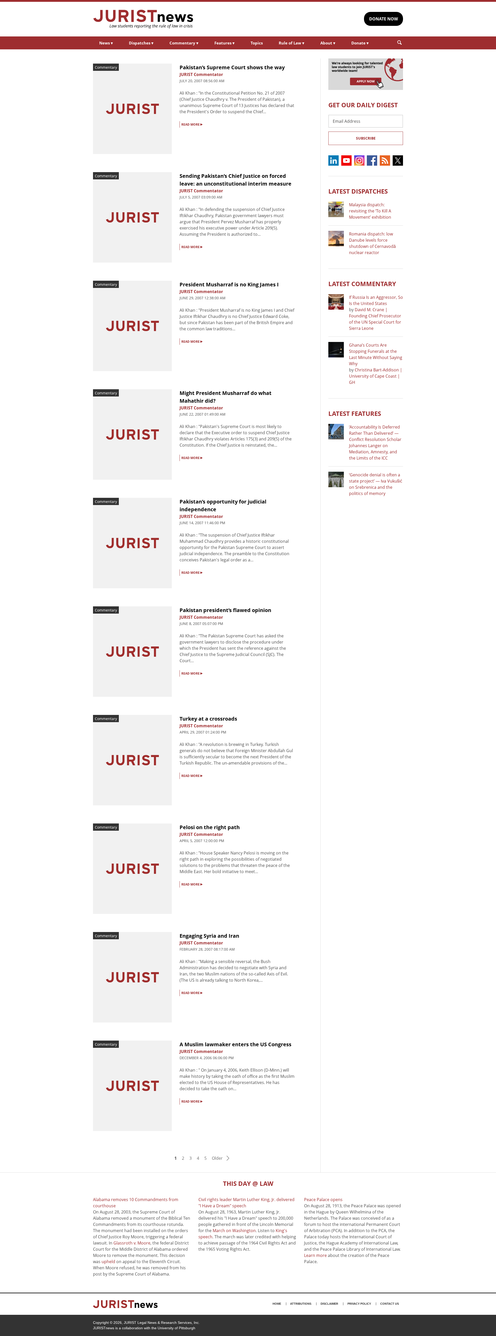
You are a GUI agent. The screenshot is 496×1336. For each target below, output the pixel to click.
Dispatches (141, 42)
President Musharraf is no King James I (229, 284)
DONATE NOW (383, 19)
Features (224, 42)
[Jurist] (143, 19)
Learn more (315, 1255)
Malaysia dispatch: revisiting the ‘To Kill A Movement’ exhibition (370, 211)
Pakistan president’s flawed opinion (225, 610)
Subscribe (366, 138)
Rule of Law (291, 42)
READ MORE (192, 124)
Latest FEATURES (354, 413)
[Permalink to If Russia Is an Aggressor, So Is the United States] (336, 302)
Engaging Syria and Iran (209, 935)
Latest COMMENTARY (362, 283)
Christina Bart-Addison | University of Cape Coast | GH (375, 376)
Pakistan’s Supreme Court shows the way (232, 67)
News (106, 42)
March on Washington (234, 1230)
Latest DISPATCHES (358, 191)
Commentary (183, 42)
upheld (108, 1261)
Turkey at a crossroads (208, 718)
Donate (360, 42)
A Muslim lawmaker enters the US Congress (235, 1044)
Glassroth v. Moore (131, 1243)
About (327, 42)
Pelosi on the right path (210, 827)
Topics (257, 42)
